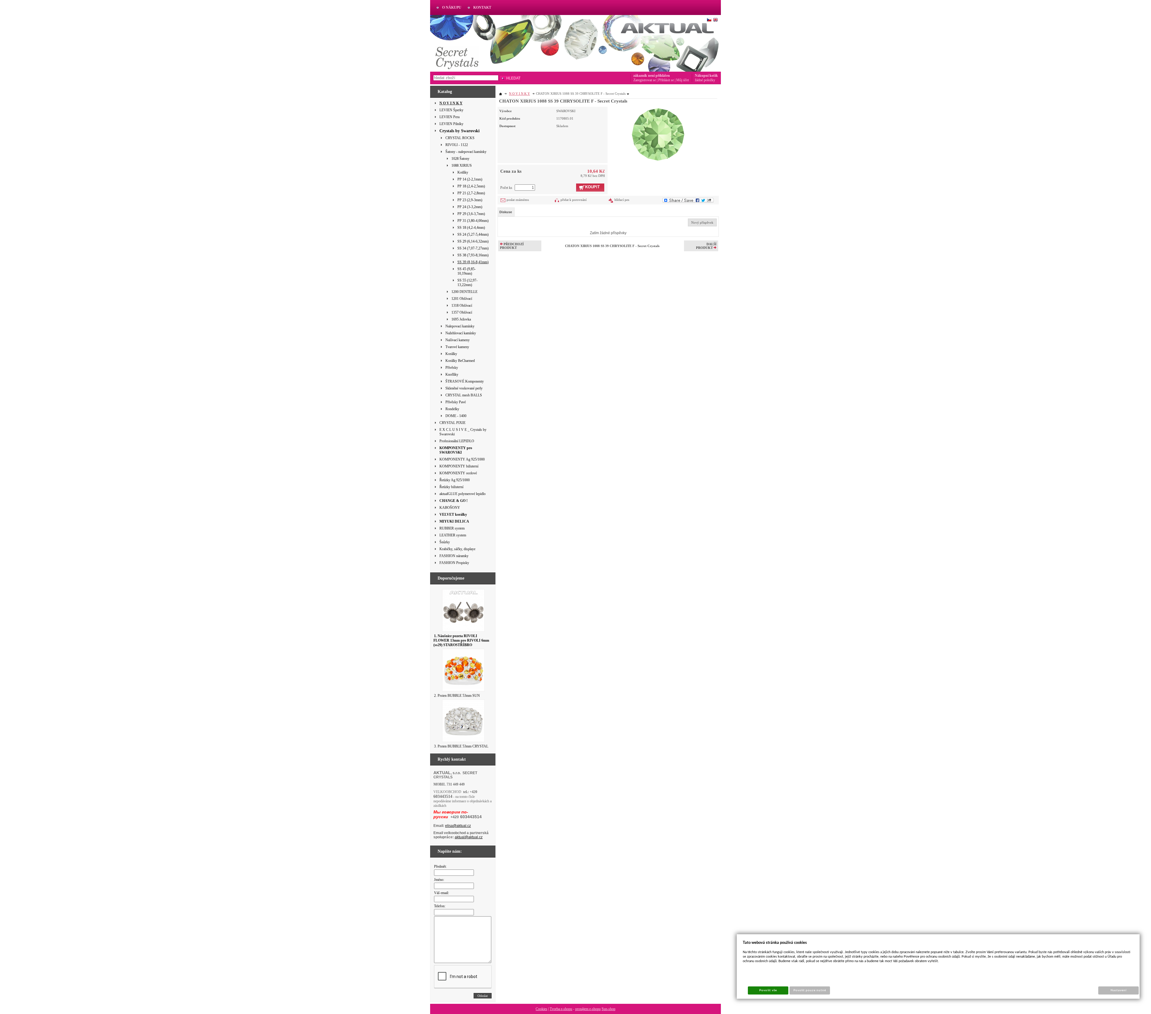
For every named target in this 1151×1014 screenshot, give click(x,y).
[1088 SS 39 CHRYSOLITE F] (658, 134)
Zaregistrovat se (644, 80)
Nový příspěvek (702, 222)
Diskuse (505, 212)
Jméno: (439, 880)
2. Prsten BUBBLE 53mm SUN (457, 695)
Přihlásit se (666, 80)
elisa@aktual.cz (458, 826)
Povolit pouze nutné (809, 990)
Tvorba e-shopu (561, 1009)
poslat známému (518, 199)
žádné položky (705, 80)
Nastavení (1118, 990)
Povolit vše (768, 990)
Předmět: (440, 866)
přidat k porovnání (574, 199)
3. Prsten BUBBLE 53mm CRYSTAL (461, 746)
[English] (715, 19)
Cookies (541, 1009)
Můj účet (682, 80)
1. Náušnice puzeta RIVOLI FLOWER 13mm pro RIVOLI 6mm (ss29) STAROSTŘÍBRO (461, 640)
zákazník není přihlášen (651, 75)
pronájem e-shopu (588, 1009)
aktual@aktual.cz (469, 837)
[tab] (506, 211)
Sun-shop (608, 1009)
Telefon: (439, 906)
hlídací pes (621, 199)
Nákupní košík (706, 75)
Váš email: (441, 893)
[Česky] (709, 19)
